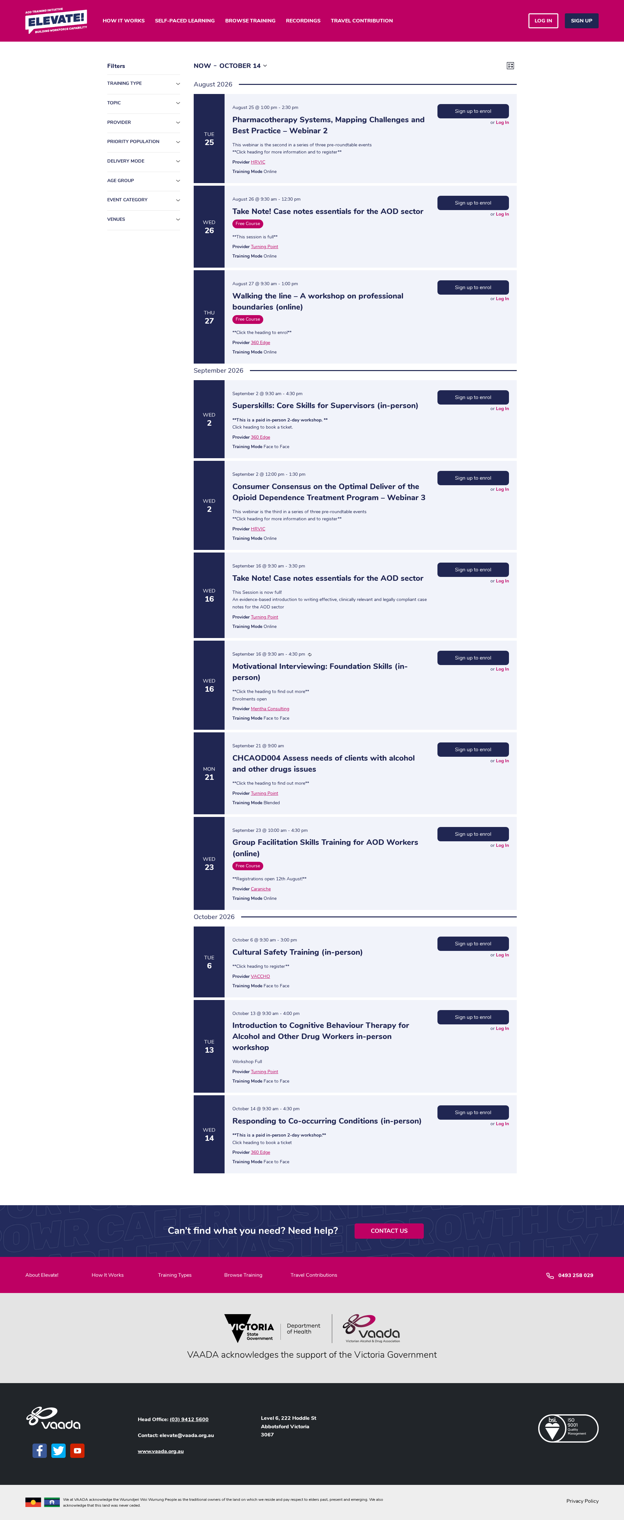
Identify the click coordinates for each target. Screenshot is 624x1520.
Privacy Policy (582, 1501)
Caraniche (261, 889)
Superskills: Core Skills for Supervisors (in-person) (325, 405)
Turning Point (264, 247)
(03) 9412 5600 (189, 1419)
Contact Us (389, 1231)
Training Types (175, 1275)
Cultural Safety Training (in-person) (297, 952)
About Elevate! (41, 1275)
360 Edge (260, 343)
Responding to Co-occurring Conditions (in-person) (327, 1121)
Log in (543, 20)
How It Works (108, 1275)
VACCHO (260, 976)
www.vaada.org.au (161, 1451)
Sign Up (581, 20)
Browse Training (243, 1275)
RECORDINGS (303, 20)
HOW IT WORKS (124, 20)
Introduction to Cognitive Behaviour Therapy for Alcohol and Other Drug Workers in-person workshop (320, 1036)
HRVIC (258, 162)
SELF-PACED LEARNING (185, 20)
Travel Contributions (314, 1275)
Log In (502, 122)
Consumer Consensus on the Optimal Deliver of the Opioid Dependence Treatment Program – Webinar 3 (328, 492)
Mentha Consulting (270, 709)
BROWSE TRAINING (250, 20)
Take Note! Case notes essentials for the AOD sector (327, 211)
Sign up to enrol (473, 111)
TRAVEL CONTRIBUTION (362, 20)
